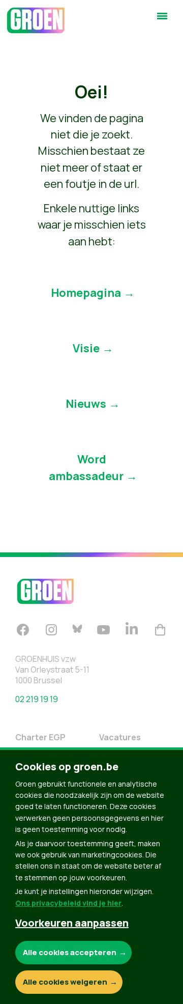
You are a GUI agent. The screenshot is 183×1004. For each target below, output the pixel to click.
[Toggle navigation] (162, 20)
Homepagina (86, 292)
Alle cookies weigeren (65, 982)
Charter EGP (40, 737)
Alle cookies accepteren (69, 952)
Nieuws (86, 403)
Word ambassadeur (86, 468)
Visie (86, 348)
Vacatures (120, 737)
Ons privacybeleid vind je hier (68, 903)
